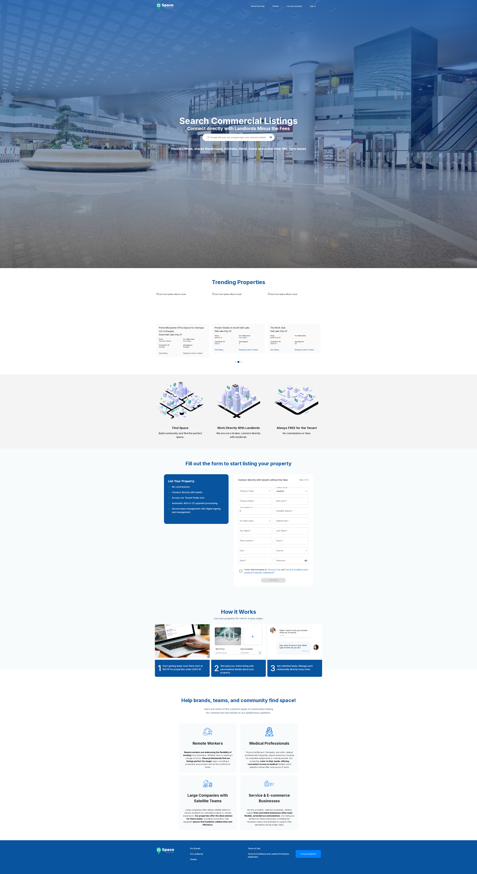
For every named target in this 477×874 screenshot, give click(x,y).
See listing (163, 353)
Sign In (313, 6)
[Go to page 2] (238, 362)
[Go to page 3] (241, 362)
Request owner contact (192, 353)
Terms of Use (274, 569)
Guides (276, 6)
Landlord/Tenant (281, 488)
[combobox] (255, 491)
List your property (294, 6)
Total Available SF (246, 507)
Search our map (258, 6)
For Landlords (196, 854)
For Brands (195, 848)
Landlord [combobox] (280, 491)
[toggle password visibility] (305, 560)
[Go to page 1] (236, 362)
